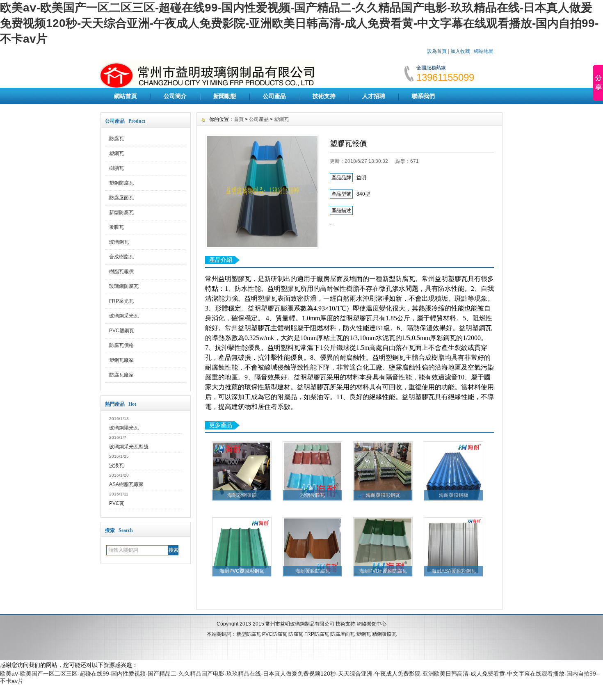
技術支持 (324, 96)
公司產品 (274, 96)
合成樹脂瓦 (121, 257)
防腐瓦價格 (121, 345)
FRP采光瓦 (121, 301)
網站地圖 (483, 51)
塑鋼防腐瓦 (121, 183)
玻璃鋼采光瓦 (124, 316)
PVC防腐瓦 (274, 634)
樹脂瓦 (116, 168)
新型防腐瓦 (121, 212)
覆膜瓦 (116, 227)
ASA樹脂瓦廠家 (126, 484)
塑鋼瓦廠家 (121, 360)
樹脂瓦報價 (121, 271)
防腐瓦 (116, 139)
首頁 (239, 119)
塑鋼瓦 (116, 153)
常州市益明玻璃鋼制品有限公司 (299, 624)
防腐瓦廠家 (121, 375)
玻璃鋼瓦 (119, 242)
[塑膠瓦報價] (262, 192)
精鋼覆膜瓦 (384, 634)
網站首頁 (125, 96)
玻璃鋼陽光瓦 (124, 428)
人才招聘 (373, 96)
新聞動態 (224, 96)
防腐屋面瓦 (121, 198)
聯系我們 (423, 96)
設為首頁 (437, 51)
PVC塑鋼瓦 (121, 330)
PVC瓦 (116, 503)
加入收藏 (460, 51)
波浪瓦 (116, 465)
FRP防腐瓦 (316, 634)
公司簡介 (175, 96)
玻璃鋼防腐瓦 (124, 286)
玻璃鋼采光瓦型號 (128, 447)
